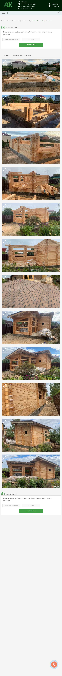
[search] (58, 13)
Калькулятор (55, 6)
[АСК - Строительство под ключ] (9, 4)
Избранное (55, 4)
